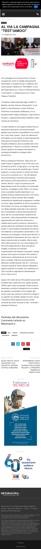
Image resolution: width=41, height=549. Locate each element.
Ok (36, 7)
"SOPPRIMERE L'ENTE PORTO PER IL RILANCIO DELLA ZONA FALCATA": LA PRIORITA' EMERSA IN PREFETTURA (30, 366)
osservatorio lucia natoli (27, 333)
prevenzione (5, 335)
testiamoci (15, 335)
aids (9, 333)
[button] (38, 14)
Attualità (4, 23)
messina (15, 333)
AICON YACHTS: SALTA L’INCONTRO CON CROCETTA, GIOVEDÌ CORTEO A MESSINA (10, 364)
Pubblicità (21, 543)
